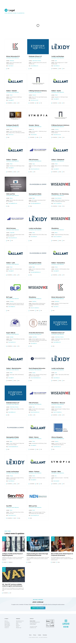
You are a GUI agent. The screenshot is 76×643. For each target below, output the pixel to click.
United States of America (36, 60)
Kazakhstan (34, 301)
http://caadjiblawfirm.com (12, 203)
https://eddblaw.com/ (34, 65)
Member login (18, 627)
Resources (18, 625)
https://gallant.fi (11, 100)
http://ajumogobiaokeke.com (36, 203)
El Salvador (12, 301)
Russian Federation (58, 198)
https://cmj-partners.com (12, 237)
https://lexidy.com (56, 65)
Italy (33, 129)
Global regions (7, 624)
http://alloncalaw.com (57, 446)
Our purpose (7, 622)
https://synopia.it (34, 134)
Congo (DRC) (12, 232)
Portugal (11, 475)
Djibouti (11, 198)
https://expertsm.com (12, 342)
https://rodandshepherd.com (36, 377)
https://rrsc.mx (10, 134)
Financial (10, 562)
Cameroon (57, 129)
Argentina (56, 441)
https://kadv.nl (10, 65)
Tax (63, 68)
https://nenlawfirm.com (35, 515)
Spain (56, 60)
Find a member (7, 625)
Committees (7, 626)
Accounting (54, 68)
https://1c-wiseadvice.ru (57, 203)
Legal (8, 68)
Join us (17, 626)
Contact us (7, 627)
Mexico (11, 129)
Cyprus (11, 510)
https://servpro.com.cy (12, 515)
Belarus (56, 232)
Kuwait (33, 510)
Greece (33, 232)
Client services (19, 622)
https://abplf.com (34, 343)
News (17, 623)
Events (17, 624)
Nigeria (33, 198)
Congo (33, 163)
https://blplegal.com (11, 306)
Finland (11, 163)
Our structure (7, 623)
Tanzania (33, 372)
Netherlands (12, 60)
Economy (5, 562)
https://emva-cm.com (34, 100)
